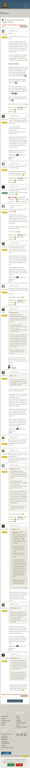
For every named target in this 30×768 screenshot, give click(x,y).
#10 (26, 437)
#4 (26, 186)
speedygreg (5, 34)
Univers (3, 718)
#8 (26, 308)
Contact (3, 745)
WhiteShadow (5, 529)
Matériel (3, 723)
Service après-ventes (7, 747)
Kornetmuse (5, 119)
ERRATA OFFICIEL (14, 64)
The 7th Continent (12, 25)
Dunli (3, 312)
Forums (4, 25)
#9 (26, 372)
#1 (26, 30)
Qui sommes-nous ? (7, 734)
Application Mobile (21, 727)
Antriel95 (4, 454)
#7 (26, 285)
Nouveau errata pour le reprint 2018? (13, 20)
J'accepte (10, 765)
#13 (26, 525)
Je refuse (19, 765)
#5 (26, 205)
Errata (18, 725)
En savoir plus (22, 762)
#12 (26, 465)
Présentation (5, 716)
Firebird (4, 190)
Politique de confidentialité (5, 742)
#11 (26, 450)
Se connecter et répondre (15, 701)
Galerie (3, 725)
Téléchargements (21, 723)
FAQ (17, 716)
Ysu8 (3, 441)
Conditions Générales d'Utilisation (4, 737)
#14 (26, 604)
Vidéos (18, 718)
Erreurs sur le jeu (22, 694)
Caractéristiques (6, 720)
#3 (26, 163)
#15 (26, 654)
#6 (26, 243)
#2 (26, 115)
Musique (18, 720)
